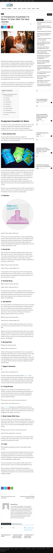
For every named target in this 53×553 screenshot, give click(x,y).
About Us (16, 548)
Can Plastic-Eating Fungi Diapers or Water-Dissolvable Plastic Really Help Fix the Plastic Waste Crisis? (44, 67)
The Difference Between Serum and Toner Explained (44, 39)
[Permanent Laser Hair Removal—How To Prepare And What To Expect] (44, 143)
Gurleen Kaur (4, 23)
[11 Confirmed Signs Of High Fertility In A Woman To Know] (29, 530)
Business (7, 0)
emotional (26, 375)
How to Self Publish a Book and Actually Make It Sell (44, 72)
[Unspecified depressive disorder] (6, 530)
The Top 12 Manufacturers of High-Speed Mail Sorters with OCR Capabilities (43, 43)
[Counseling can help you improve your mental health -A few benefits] (18, 530)
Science (29, 0)
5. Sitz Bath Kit (8, 104)
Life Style (20, 0)
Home (2, 12)
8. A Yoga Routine (8, 110)
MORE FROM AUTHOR (17, 524)
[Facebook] (2, 27)
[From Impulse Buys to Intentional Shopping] (44, 94)
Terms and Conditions (41, 548)
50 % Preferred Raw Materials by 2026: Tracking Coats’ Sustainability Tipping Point (44, 52)
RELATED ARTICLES (6, 524)
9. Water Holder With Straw (10, 112)
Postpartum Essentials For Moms (10, 94)
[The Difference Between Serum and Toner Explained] (44, 159)
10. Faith (6, 114)
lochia (21, 174)
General (12, 0)
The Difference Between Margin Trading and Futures (27, 497)
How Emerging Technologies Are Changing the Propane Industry (44, 85)
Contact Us (3, 0)
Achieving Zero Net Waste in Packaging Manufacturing (43, 48)
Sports (32, 0)
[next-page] (4, 540)
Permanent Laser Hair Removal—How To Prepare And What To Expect (44, 35)
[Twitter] (5, 27)
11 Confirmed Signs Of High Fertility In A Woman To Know (29, 536)
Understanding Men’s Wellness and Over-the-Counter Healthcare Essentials (44, 27)
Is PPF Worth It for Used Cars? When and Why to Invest (43, 81)
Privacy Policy (27, 548)
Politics (25, 0)
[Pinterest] (8, 27)
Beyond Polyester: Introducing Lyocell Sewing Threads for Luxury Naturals (43, 57)
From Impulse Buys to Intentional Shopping (44, 23)
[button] (50, 8)
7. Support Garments (8, 108)
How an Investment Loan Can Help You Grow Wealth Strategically (43, 77)
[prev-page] (2, 540)
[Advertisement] (36, 5)
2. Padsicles (7, 97)
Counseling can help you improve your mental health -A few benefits (17, 536)
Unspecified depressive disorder (44, 31)
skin (33, 275)
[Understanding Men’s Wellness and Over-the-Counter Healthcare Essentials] (44, 109)
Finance (48, 548)
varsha (37, 102)
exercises (6, 407)
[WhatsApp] (11, 27)
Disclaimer (34, 548)
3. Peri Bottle (7, 99)
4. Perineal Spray (8, 102)
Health (16, 0)
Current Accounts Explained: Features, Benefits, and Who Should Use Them (43, 62)
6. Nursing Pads (8, 106)
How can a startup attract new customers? (8, 497)
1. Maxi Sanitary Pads (8, 95)
